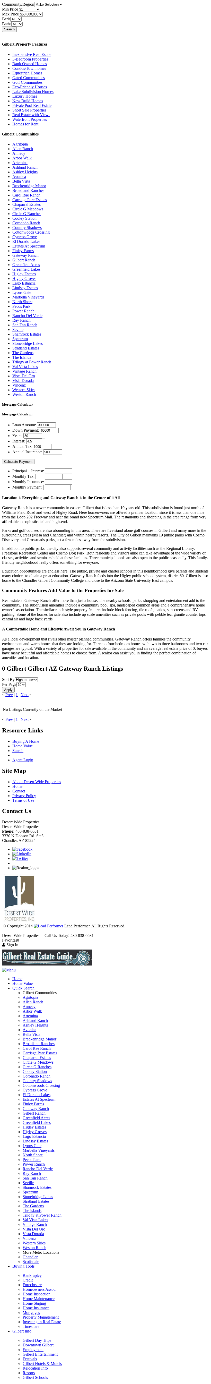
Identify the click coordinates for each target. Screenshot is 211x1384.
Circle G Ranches (26, 213)
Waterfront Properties (29, 119)
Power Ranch (23, 311)
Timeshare (31, 1326)
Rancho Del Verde (27, 315)
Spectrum (20, 339)
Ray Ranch (21, 320)
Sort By (8, 679)
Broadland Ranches (28, 190)
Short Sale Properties (29, 110)
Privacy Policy (24, 795)
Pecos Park (21, 306)
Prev (9, 695)
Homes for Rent (25, 124)
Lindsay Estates (25, 288)
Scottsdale (31, 1261)
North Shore (22, 302)
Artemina (20, 162)
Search (9, 29)
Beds (6, 19)
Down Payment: (25, 430)
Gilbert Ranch (23, 260)
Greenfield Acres (26, 264)
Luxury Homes (24, 96)
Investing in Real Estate (42, 1322)
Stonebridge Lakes (27, 343)
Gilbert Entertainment (40, 1354)
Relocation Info (35, 1368)
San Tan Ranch (24, 325)
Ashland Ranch (25, 167)
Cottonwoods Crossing (31, 232)
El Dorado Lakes (26, 241)
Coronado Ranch (26, 223)
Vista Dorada (23, 380)
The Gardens (22, 353)
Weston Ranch (24, 394)
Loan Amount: (24, 425)
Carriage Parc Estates (29, 200)
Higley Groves (24, 278)
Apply (8, 690)
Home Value (22, 746)
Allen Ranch (22, 149)
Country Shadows (27, 227)
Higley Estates (24, 274)
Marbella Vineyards (28, 297)
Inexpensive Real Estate (31, 54)
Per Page (9, 684)
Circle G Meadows (27, 209)
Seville (17, 329)
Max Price (10, 14)
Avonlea (19, 176)
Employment (33, 1349)
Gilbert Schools (35, 1377)
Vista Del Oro (23, 376)
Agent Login (22, 760)
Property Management (41, 1317)
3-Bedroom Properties (30, 59)
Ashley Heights (25, 172)
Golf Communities (27, 82)
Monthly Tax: (23, 476)
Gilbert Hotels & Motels (42, 1363)
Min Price (10, 9)
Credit (28, 1280)
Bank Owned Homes (29, 64)
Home (17, 786)
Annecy (18, 153)
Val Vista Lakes (25, 366)
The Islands (21, 357)
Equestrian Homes (27, 73)
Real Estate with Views (31, 115)
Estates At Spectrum (28, 246)
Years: (17, 435)
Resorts (29, 1373)
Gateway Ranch (25, 255)
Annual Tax (22, 446)
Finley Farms (23, 251)
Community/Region (18, 4)
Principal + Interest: (28, 471)
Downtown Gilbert (38, 1345)
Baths (6, 24)
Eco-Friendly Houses (29, 87)
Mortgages (31, 1312)
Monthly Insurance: (28, 482)
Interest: (18, 441)
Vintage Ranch (24, 371)
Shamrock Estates (26, 334)
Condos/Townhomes (29, 68)
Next (25, 695)
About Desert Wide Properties (36, 782)
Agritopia (20, 144)
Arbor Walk (22, 158)
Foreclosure (32, 1285)
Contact (18, 791)
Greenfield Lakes (26, 269)
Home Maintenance (39, 1298)
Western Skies (23, 390)
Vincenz (19, 385)
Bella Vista (21, 181)
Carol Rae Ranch (26, 195)
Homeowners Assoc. (39, 1289)
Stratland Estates (25, 348)
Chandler (30, 1257)
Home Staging (34, 1303)
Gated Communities (28, 77)
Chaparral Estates (26, 204)
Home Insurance (36, 1308)
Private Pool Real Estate (31, 105)
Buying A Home (25, 741)
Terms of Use (23, 800)
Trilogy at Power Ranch (31, 362)
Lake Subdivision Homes (33, 91)
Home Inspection (36, 1294)
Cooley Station (24, 218)
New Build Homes (27, 101)
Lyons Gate (21, 292)
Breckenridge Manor (29, 186)
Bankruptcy (32, 1275)
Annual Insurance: (27, 452)
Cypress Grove (24, 237)
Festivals (30, 1359)
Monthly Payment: (27, 487)
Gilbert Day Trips (37, 1340)
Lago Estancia (24, 283)
